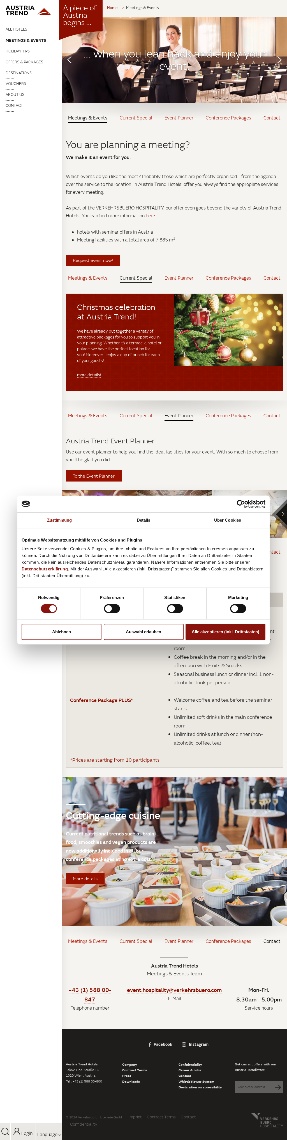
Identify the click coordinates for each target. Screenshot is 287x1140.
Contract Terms (134, 1069)
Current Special (136, 118)
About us (15, 94)
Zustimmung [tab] (59, 520)
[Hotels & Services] (31, 10)
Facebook (163, 1044)
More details (85, 878)
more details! (89, 374)
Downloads (131, 1081)
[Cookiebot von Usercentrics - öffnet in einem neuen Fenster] (240, 504)
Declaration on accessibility (200, 1087)
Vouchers (16, 83)
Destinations (19, 72)
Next (279, 60)
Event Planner (179, 118)
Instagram (199, 1044)
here (150, 216)
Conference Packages (228, 118)
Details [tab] (144, 520)
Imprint (135, 1117)
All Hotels (16, 29)
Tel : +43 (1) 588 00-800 (84, 1081)
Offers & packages (24, 62)
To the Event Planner (94, 476)
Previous (69, 60)
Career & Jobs (190, 1069)
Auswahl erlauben (143, 631)
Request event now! (93, 260)
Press (126, 1075)
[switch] (112, 608)
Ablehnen (61, 631)
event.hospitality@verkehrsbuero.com (174, 990)
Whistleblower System (196, 1081)
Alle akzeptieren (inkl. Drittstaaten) (225, 631)
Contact (14, 105)
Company (129, 1064)
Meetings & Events (26, 40)
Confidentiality (190, 1064)
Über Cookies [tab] (227, 520)
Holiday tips (18, 51)
